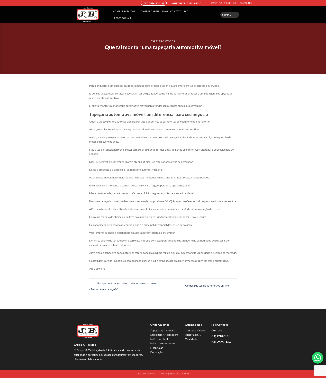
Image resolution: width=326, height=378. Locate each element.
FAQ (186, 11)
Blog (164, 11)
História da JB (193, 334)
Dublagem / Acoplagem (164, 334)
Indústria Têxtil (159, 339)
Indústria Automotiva (162, 343)
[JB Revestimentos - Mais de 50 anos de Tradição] (91, 14)
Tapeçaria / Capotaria (162, 330)
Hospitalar (156, 347)
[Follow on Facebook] (245, 14)
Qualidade (191, 339)
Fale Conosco (219, 324)
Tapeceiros (158, 41)
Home (116, 11)
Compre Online (149, 11)
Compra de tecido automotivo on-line (207, 285)
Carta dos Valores (195, 330)
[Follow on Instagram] (250, 14)
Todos (170, 41)
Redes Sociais (122, 18)
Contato (176, 11)
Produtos (128, 11)
